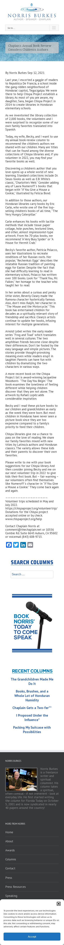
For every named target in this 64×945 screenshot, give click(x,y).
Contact (10, 868)
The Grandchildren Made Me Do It (32, 681)
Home (9, 832)
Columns (10, 859)
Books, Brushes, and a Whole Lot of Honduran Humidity (32, 695)
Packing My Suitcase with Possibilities (32, 729)
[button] (58, 904)
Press (8, 878)
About (9, 841)
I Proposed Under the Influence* (32, 717)
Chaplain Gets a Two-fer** (32, 708)
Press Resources (15, 887)
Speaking (11, 896)
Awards (10, 850)
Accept (32, 936)
